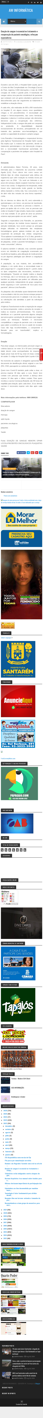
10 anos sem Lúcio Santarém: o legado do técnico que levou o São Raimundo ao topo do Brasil (26, 1351)
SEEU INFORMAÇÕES (17, 1087)
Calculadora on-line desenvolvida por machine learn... (21, 1189)
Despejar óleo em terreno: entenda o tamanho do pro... (22, 1199)
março (7, 1148)
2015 (5, 1229)
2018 (5, 1219)
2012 (5, 1238)
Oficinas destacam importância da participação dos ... (23, 1184)
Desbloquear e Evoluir (18, 1096)
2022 (5, 1123)
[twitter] (38, 2)
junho (7, 1139)
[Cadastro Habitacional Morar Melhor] (21, 546)
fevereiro (8, 1151)
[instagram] (31, 2)
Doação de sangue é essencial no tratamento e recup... (21, 1169)
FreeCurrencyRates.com (8, 758)
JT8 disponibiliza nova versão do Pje (18, 1157)
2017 (5, 1222)
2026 (5, 1110)
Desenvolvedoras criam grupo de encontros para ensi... (22, 1204)
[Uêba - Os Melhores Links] (8, 628)
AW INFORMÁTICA (21, 10)
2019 (5, 1216)
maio (7, 1142)
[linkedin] (34, 2)
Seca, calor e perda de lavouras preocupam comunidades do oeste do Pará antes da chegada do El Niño (26, 1363)
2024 (5, 1117)
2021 (5, 1209)
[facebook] (28, 2)
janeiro (8, 1154)
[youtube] (41, 2)
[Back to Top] (22, 1401)
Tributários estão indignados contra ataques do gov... (22, 1174)
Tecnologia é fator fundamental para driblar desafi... (21, 1194)
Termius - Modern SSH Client (20, 1078)
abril (7, 1145)
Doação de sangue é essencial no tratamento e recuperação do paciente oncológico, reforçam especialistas (21, 473)
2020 (5, 1213)
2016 (5, 1225)
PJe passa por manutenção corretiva (18, 1160)
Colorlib (24, 1404)
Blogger (37, 1383)
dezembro (9, 1126)
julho (7, 1135)
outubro (8, 1129)
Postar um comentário (10, 495)
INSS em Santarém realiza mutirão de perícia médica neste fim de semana (24, 1374)
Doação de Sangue (9, 469)
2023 (5, 1120)
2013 (5, 1235)
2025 (5, 1114)
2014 (5, 1232)
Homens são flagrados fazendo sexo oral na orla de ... (23, 1164)
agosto (8, 1132)
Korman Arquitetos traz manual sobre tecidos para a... (23, 1179)
